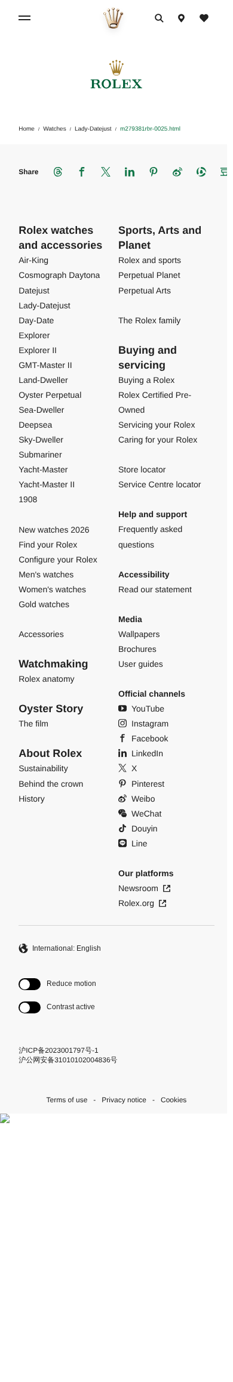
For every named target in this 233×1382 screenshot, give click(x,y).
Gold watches (44, 604)
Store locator (141, 469)
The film (33, 723)
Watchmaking (53, 664)
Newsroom (138, 888)
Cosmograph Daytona (59, 275)
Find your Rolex (48, 544)
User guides (140, 664)
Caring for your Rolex (157, 439)
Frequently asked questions (150, 536)
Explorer (34, 335)
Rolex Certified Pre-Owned (154, 402)
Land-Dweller (43, 380)
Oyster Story (51, 709)
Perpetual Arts (144, 290)
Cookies (173, 1100)
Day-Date (36, 320)
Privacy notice (124, 1100)
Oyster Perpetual (50, 395)
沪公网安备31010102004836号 (68, 1060)
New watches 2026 (54, 529)
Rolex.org (136, 903)
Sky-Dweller (41, 439)
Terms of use (67, 1100)
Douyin (144, 828)
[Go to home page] (113, 17)
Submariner (40, 454)
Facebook (149, 738)
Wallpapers (139, 634)
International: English (66, 948)
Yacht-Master (43, 469)
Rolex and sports (149, 260)
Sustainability (43, 768)
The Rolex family (149, 320)
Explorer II (38, 350)
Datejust (34, 290)
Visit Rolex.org (112, 1272)
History (32, 798)
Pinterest (147, 784)
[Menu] (26, 18)
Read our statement (155, 589)
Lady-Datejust (44, 305)
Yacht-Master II (47, 484)
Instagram (149, 723)
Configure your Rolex (58, 559)
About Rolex (50, 753)
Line (139, 843)
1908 (28, 499)
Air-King (33, 260)
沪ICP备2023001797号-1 (58, 1050)
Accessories (41, 634)
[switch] (57, 984)
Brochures (137, 649)
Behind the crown (51, 784)
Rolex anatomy (46, 679)
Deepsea (35, 424)
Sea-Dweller (41, 410)
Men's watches (46, 574)
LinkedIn (147, 753)
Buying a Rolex (146, 380)
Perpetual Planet (149, 275)
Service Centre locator (159, 484)
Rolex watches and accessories (60, 237)
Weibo (143, 798)
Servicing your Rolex (156, 424)
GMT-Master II (45, 365)
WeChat (146, 813)
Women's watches (52, 589)
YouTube (147, 708)
